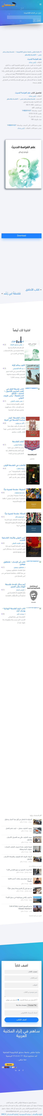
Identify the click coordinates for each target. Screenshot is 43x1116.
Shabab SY (18, 1056)
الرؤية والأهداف (37, 1114)
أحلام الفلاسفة (18, 441)
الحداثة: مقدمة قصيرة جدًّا (15, 513)
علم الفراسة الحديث (34, 59)
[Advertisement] (21, 211)
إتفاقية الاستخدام (12, 1114)
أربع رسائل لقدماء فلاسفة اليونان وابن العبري (15, 585)
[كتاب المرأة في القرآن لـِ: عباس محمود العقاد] (32, 350)
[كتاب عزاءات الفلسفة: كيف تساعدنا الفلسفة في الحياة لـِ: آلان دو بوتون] (33, 427)
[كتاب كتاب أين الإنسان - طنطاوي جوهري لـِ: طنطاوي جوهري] (33, 562)
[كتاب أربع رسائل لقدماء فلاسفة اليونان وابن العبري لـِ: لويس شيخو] (33, 593)
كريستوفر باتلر (19, 517)
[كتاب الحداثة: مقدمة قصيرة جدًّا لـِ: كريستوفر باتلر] (33, 523)
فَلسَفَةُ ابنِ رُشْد (12, 293)
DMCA (3, 1114)
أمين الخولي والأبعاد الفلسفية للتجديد (13, 539)
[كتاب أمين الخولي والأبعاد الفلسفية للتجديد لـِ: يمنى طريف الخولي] (33, 547)
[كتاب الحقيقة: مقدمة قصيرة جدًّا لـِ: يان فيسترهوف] (33, 498)
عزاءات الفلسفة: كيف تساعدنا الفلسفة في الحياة (14, 419)
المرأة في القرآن (17, 341)
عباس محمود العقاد (16, 345)
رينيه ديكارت (20, 469)
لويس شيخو (20, 590)
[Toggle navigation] (39, 4)
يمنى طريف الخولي (16, 401)
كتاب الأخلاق (32, 290)
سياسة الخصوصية (25, 1114)
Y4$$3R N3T (26, 111)
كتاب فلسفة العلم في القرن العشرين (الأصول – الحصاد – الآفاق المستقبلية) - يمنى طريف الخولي (13, 393)
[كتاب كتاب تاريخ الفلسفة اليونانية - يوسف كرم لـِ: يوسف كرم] (33, 608)
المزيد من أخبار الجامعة (35, 916)
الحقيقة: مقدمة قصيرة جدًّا (14, 489)
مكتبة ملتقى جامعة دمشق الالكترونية (28, 52)
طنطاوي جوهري (19, 568)
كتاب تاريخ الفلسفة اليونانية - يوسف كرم (13, 609)
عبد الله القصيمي (18, 369)
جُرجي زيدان (32, 62)
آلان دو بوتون (20, 423)
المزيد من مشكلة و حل (35, 866)
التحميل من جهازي (12, 1000)
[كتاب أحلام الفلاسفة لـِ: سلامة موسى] (32, 451)
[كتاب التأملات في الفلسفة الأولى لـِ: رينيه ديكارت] (33, 474)
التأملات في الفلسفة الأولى (15, 465)
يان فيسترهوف (19, 493)
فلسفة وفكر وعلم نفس (27, 99)
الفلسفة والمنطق (30, 55)
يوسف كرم (20, 614)
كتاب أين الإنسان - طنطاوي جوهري (14, 563)
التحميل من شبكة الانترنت (27, 1000)
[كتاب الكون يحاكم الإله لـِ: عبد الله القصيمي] (33, 374)
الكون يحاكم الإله (18, 365)
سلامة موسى (18, 445)
